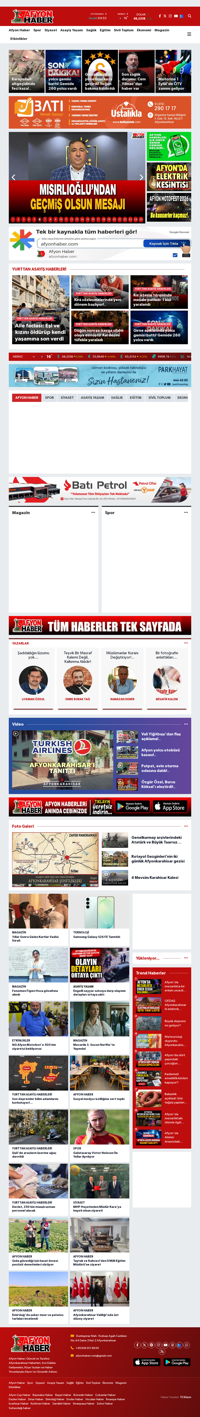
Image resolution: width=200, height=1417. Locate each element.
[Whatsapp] (186, 1345)
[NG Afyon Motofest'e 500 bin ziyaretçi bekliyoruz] (38, 1019)
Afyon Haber (19, 30)
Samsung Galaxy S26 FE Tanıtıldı (96, 936)
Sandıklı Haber (62, 1403)
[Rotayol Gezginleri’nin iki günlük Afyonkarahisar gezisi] (115, 858)
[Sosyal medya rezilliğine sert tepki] (99, 1073)
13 (77, 219)
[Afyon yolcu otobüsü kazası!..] (127, 752)
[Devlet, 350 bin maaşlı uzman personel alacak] (38, 1181)
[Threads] (172, 1345)
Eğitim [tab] (135, 397)
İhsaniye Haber (115, 1399)
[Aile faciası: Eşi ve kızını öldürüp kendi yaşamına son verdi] (41, 309)
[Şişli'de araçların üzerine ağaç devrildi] (38, 1127)
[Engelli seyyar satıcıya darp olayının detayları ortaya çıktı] (99, 965)
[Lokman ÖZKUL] (33, 680)
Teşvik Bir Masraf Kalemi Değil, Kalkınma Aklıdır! (78, 657)
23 (130, 219)
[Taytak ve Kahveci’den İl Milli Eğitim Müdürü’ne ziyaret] (99, 1235)
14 (82, 219)
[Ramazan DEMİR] (122, 680)
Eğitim (105, 30)
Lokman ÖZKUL (33, 699)
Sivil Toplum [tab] (159, 397)
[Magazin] (93, 512)
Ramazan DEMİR (122, 699)
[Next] (179, 1345)
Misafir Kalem (167, 699)
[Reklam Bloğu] (100, 112)
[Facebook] (137, 1345)
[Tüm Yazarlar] (186, 643)
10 (61, 219)
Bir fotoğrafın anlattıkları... (166, 655)
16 (93, 219)
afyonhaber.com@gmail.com (94, 1355)
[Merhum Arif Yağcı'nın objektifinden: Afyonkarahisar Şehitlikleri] (55, 859)
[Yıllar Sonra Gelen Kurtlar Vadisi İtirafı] (38, 911)
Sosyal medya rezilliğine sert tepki (98, 1099)
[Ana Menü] (189, 34)
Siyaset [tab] (67, 397)
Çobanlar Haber (105, 1395)
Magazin (161, 30)
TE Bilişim (185, 1397)
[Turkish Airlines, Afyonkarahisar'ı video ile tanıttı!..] (62, 760)
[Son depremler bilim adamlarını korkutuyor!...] (38, 1073)
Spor (37, 30)
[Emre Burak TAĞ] (77, 680)
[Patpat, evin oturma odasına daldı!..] (127, 768)
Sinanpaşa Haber (84, 1403)
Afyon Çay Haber (19, 1395)
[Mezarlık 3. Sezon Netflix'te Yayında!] (99, 1019)
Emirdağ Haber (55, 1399)
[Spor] (186, 512)
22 (125, 219)
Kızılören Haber (40, 1403)
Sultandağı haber (20, 1408)
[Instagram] (158, 1345)
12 (71, 219)
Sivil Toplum (124, 30)
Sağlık (91, 30)
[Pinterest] (151, 1345)
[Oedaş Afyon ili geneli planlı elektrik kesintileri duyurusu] (169, 176)
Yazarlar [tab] (20, 643)
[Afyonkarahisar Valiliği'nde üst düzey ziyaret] (99, 1289)
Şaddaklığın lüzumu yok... (33, 655)
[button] (14, 178)
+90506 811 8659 (87, 1348)
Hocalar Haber (95, 1399)
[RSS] (162, 1351)
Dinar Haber (35, 1399)
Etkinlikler (19, 39)
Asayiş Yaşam (71, 30)
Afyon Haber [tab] (26, 397)
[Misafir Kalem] (166, 680)
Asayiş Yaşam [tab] (92, 397)
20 (114, 219)
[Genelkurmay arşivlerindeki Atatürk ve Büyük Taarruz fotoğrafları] (115, 840)
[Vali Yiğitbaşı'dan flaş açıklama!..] (127, 736)
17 (98, 219)
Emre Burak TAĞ (77, 699)
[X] (144, 1345)
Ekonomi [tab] (185, 397)
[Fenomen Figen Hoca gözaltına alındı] (38, 965)
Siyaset (51, 30)
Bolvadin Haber (83, 1395)
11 (66, 219)
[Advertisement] (162, 921)
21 (119, 219)
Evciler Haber (75, 1399)
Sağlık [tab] (117, 397)
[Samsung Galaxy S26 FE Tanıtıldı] (99, 911)
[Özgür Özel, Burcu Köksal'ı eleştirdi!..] (127, 784)
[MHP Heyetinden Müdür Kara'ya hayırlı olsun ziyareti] (99, 1181)
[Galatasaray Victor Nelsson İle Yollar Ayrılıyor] (99, 1127)
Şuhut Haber (105, 1403)
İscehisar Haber (19, 1403)
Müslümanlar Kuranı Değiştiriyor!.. (122, 655)
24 (136, 219)
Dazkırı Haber (17, 1399)
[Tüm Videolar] (186, 724)
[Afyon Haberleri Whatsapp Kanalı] (169, 146)
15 (87, 219)
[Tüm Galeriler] (186, 826)
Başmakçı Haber (43, 1395)
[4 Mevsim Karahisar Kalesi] (115, 877)
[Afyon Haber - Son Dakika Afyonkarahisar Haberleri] (32, 16)
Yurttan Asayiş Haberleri (32, 1094)
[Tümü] (186, 958)
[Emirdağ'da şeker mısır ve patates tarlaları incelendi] (38, 1289)
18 (103, 219)
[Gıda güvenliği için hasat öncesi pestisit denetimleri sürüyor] (38, 1235)
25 (141, 219)
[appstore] (147, 1362)
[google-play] (177, 1362)
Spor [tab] (49, 397)
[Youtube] (165, 1345)
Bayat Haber (63, 1395)
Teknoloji (81, 932)
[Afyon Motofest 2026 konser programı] (169, 207)
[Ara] (189, 16)
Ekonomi (144, 30)
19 (108, 219)
